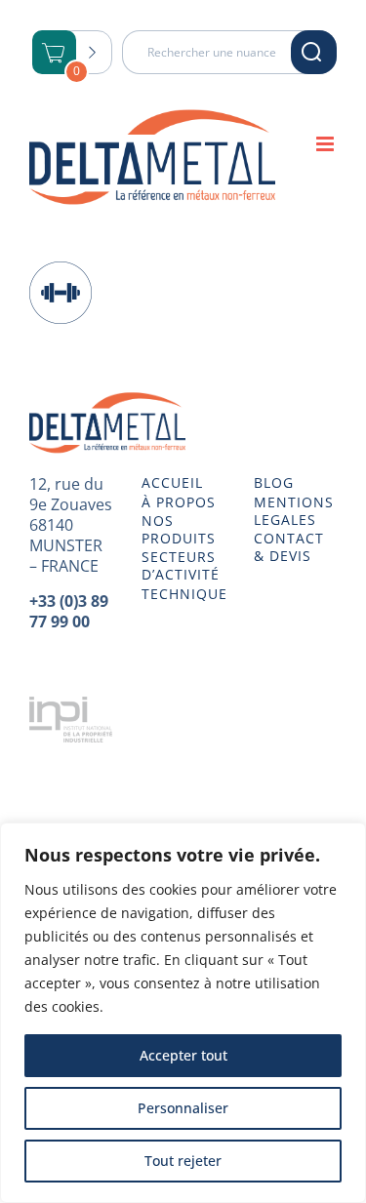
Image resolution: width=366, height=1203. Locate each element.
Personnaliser (183, 1108)
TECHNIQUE (183, 594)
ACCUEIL (172, 483)
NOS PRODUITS (179, 529)
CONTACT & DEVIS (289, 547)
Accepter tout (183, 1055)
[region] (183, 1012)
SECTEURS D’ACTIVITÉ (181, 565)
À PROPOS (179, 502)
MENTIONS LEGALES (294, 511)
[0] (54, 54)
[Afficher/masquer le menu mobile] (326, 144)
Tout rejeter (183, 1160)
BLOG (274, 483)
